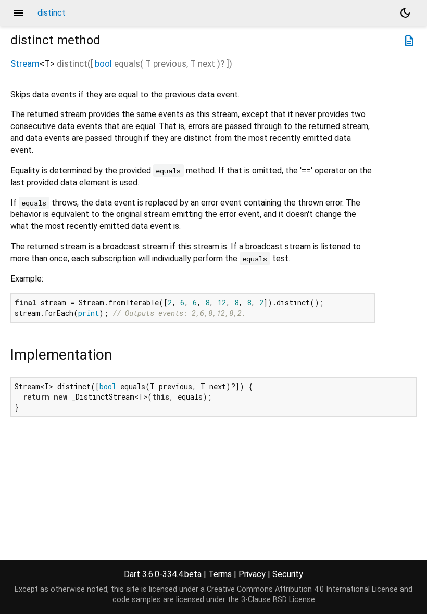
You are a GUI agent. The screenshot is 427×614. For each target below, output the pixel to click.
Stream (25, 63)
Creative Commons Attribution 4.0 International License (302, 589)
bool (103, 63)
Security (287, 574)
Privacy (252, 574)
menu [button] (18, 13)
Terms (220, 574)
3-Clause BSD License (278, 599)
